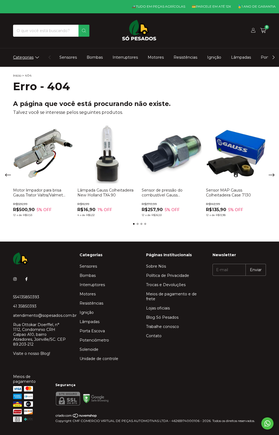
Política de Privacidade (167, 275)
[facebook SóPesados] (26, 279)
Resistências (185, 57)
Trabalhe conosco (162, 326)
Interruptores (125, 57)
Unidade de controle (99, 358)
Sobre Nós (156, 266)
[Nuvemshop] (76, 417)
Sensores (68, 57)
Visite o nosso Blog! (31, 353)
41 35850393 (25, 306)
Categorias (23, 57)
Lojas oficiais (158, 308)
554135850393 (26, 297)
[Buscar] (83, 31)
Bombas (95, 57)
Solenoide (89, 349)
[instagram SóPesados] (15, 279)
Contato (154, 335)
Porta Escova (92, 330)
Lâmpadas (241, 57)
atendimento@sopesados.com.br (45, 315)
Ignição (214, 57)
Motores (156, 57)
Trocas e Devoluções (166, 284)
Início (17, 75)
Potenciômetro (94, 340)
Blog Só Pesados (162, 317)
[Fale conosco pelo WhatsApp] (267, 423)
